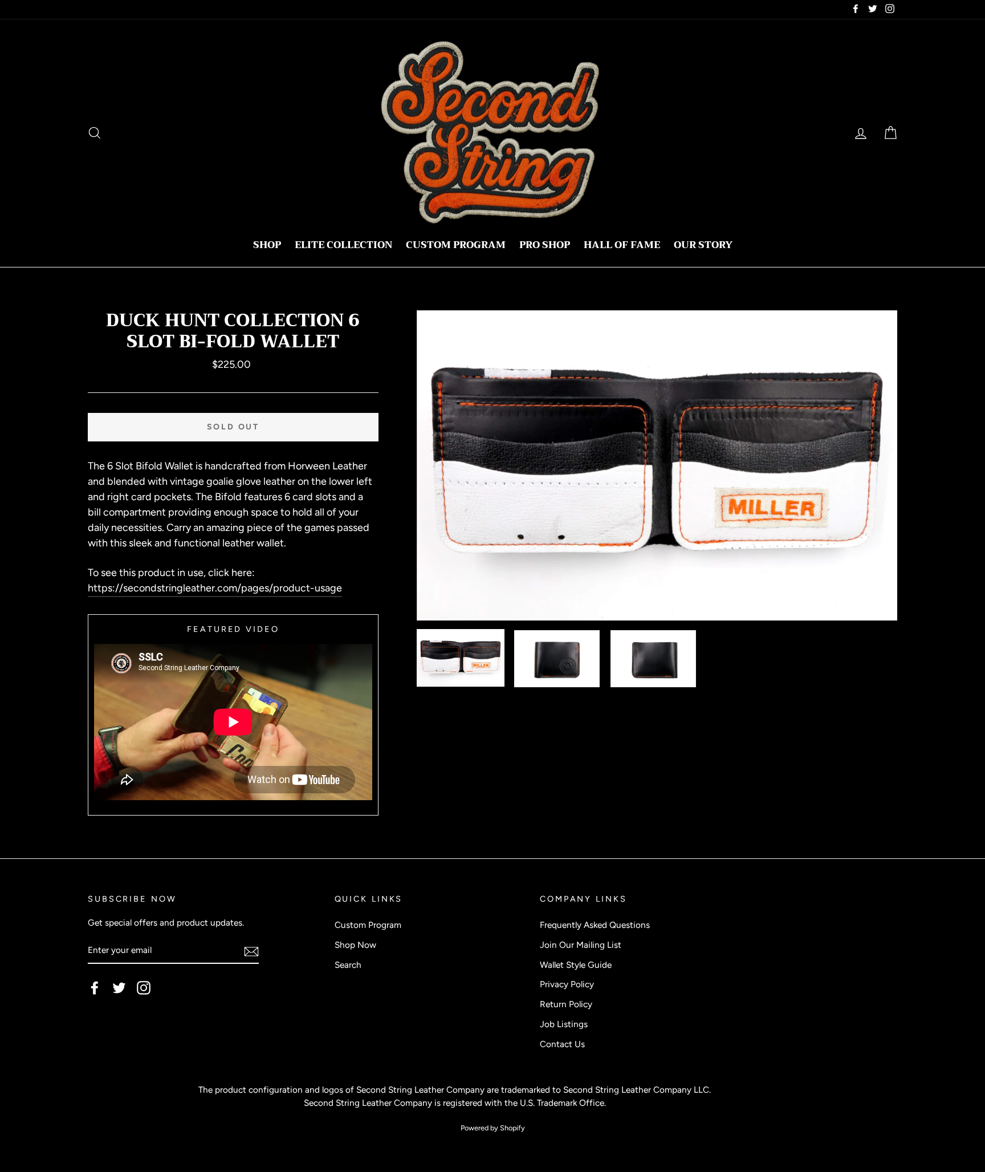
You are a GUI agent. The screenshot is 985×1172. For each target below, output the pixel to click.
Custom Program (456, 245)
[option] (657, 465)
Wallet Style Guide (576, 964)
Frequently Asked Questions (595, 924)
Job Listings (564, 1024)
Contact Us (562, 1044)
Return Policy (566, 1004)
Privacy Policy (567, 984)
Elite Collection (343, 245)
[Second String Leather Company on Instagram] (143, 988)
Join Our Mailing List (580, 944)
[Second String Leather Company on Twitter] (119, 988)
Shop (267, 245)
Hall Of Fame (622, 245)
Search (348, 964)
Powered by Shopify (493, 1128)
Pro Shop (544, 245)
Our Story (703, 245)
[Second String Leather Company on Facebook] (94, 988)
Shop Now (355, 944)
